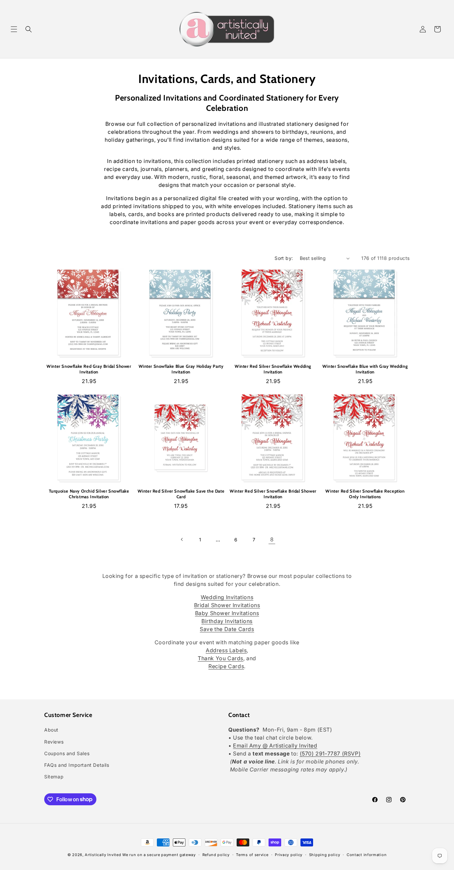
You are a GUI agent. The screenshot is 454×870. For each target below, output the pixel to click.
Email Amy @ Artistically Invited (275, 746)
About (51, 730)
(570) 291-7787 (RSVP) (330, 754)
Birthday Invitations (227, 621)
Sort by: (284, 258)
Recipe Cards (226, 666)
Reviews (53, 742)
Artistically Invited (103, 854)
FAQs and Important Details (76, 765)
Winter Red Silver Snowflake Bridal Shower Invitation (273, 493)
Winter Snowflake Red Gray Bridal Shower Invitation (89, 368)
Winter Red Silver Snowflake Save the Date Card (181, 493)
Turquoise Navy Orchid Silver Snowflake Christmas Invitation (89, 493)
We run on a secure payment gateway (159, 854)
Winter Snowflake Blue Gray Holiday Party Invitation (181, 368)
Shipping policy (324, 854)
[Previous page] (182, 539)
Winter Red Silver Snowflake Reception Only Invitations (364, 493)
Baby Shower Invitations (227, 613)
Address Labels (226, 650)
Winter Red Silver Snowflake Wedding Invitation (273, 368)
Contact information (367, 854)
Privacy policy (288, 854)
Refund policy (216, 854)
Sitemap (53, 776)
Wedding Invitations (227, 597)
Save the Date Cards (227, 629)
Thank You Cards (220, 658)
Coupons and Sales (66, 753)
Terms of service (252, 854)
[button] (14, 29)
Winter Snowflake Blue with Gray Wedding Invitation (365, 368)
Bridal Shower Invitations (227, 605)
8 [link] (272, 539)
